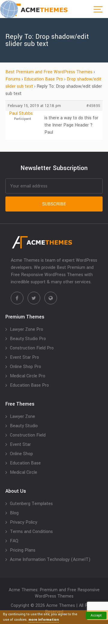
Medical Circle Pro (27, 376)
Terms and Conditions (31, 531)
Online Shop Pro (25, 367)
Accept (96, 615)
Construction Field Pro (32, 348)
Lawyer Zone (22, 416)
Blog (14, 513)
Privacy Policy (23, 522)
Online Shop (21, 454)
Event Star (20, 444)
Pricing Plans (22, 550)
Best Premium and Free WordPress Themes (48, 72)
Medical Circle (23, 472)
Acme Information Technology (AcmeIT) (50, 559)
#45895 (93, 105)
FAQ (14, 541)
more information (43, 619)
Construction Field (28, 435)
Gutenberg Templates (31, 504)
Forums (12, 79)
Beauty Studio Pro (28, 339)
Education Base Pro (43, 79)
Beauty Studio (24, 426)
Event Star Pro (24, 357)
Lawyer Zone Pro (26, 329)
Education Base (25, 463)
